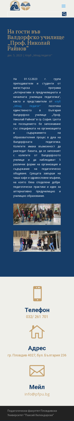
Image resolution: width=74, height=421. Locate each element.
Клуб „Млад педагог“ (38, 55)
